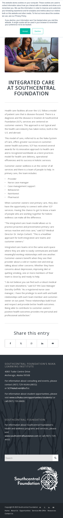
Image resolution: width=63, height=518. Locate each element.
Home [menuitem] (7, 510)
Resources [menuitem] (52, 510)
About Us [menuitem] (14, 510)
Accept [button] (25, 31)
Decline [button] (38, 31)
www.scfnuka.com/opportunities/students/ (31, 397)
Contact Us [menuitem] (9, 513)
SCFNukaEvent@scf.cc (18, 388)
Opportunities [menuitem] (24, 510)
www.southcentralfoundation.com (21, 435)
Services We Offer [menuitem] (39, 510)
